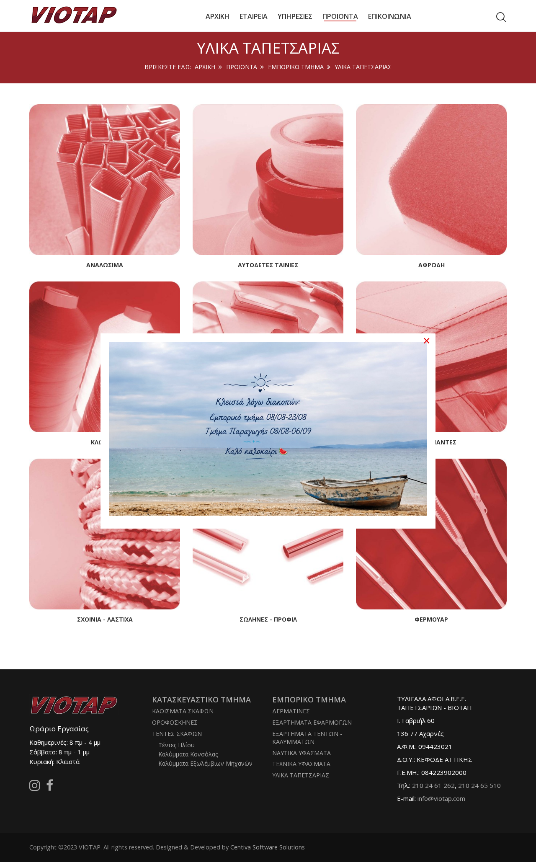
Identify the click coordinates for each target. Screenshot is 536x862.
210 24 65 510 (479, 785)
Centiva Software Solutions (267, 847)
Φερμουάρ (431, 619)
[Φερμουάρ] (431, 533)
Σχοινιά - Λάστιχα (105, 619)
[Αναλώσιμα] (104, 178)
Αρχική (205, 67)
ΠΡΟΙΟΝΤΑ (241, 67)
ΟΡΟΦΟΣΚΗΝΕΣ (175, 722)
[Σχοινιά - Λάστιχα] (104, 533)
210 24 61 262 (433, 785)
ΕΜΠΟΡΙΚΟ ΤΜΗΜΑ (296, 67)
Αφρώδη (431, 265)
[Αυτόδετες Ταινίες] (268, 178)
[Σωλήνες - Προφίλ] (268, 533)
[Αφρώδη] (431, 178)
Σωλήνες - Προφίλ (268, 619)
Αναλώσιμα (104, 265)
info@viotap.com (441, 798)
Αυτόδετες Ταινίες (268, 265)
